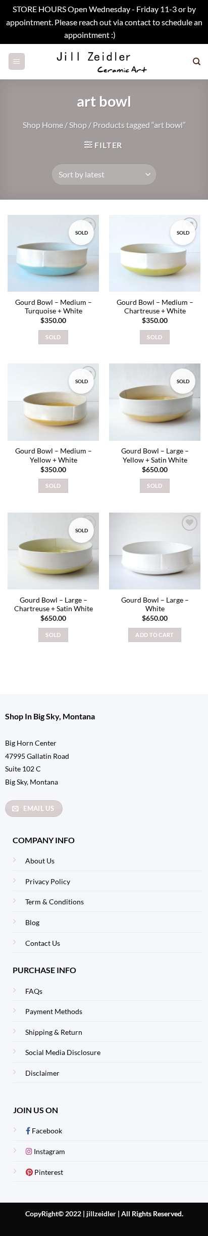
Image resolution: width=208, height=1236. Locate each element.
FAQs (33, 991)
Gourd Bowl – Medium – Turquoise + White (53, 306)
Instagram (48, 1151)
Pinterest (48, 1172)
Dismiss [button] (130, 34)
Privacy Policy (47, 881)
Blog (32, 922)
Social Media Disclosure (62, 1052)
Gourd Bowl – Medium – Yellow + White (53, 455)
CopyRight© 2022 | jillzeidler (71, 1213)
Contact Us (42, 943)
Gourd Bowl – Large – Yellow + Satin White (155, 455)
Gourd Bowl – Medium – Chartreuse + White (155, 306)
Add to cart (154, 634)
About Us (40, 860)
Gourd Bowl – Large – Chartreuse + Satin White (53, 604)
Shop (78, 124)
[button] (17, 61)
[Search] (196, 61)
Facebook (46, 1130)
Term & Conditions (54, 901)
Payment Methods (53, 1011)
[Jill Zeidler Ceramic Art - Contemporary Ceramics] (104, 61)
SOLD (53, 337)
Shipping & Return (53, 1032)
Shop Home (43, 124)
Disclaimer (42, 1073)
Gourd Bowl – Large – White (155, 604)
